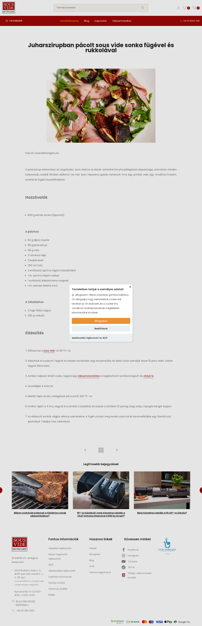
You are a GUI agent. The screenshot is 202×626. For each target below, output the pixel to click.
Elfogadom (101, 320)
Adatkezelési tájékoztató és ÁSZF (90, 337)
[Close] (130, 286)
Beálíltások (101, 328)
